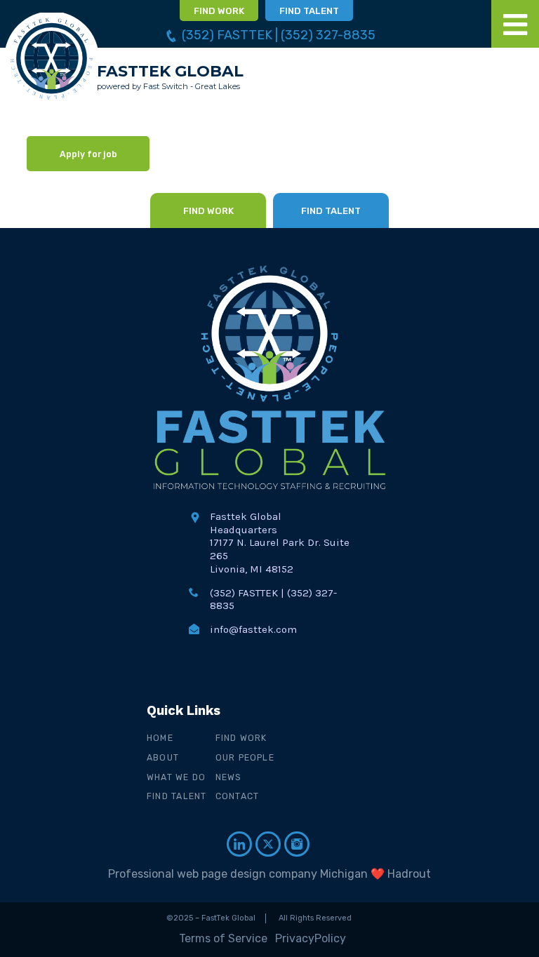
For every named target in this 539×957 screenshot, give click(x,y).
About (163, 757)
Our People (244, 757)
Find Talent (177, 796)
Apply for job (88, 154)
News (228, 777)
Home (160, 737)
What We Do (176, 777)
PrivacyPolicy (310, 938)
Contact (237, 796)
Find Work (241, 737)
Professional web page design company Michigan (238, 874)
